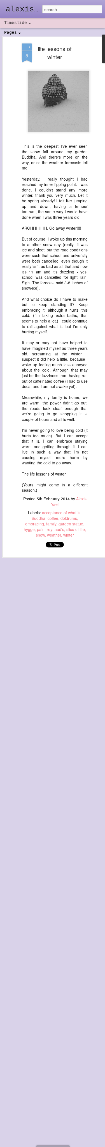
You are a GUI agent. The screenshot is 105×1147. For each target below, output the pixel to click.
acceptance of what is (61, 512)
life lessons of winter (55, 53)
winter (68, 535)
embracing (34, 524)
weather (54, 535)
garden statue (71, 524)
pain (41, 529)
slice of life (75, 529)
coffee (53, 518)
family (51, 524)
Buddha (38, 518)
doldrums (68, 518)
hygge (29, 529)
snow (40, 535)
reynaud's (55, 529)
